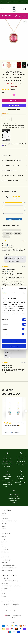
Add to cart (14, 100)
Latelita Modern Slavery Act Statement (11, 586)
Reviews (4, 528)
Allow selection (14, 346)
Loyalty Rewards (5, 518)
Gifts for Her (5, 562)
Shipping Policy (5, 578)
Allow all (14, 341)
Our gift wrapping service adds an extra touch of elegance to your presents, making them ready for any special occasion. (13, 125)
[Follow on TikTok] (14, 611)
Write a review (18, 219)
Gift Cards (4, 523)
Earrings (4, 536)
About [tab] (23, 293)
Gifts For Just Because (7, 570)
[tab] (15, 225)
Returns (3, 526)
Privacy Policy (5, 588)
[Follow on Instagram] (6, 611)
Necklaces (4, 541)
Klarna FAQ (4, 593)
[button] (14, 95)
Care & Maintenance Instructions (10, 580)
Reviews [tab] (6, 225)
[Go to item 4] (18, 65)
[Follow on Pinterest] (10, 611)
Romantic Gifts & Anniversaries (9, 567)
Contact (3, 516)
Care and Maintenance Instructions (10, 521)
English (13, 617)
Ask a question (10, 219)
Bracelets (4, 539)
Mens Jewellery (5, 549)
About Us (4, 513)
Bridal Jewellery (5, 552)
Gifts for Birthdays (6, 560)
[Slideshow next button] (26, 411)
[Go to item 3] (14, 65)
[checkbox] (6, 236)
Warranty (4, 596)
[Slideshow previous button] (2, 411)
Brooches (4, 547)
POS (13, 620)
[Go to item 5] (23, 65)
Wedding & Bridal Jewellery (8, 565)
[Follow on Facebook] (2, 611)
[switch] (24, 324)
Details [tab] (14, 293)
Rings (3, 544)
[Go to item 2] (9, 65)
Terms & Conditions (6, 591)
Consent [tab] (5, 293)
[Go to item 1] (4, 65)
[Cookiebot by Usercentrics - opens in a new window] (19, 289)
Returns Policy (5, 583)
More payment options (14, 109)
